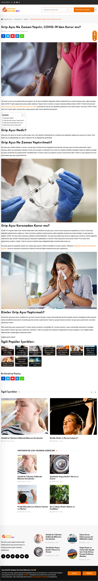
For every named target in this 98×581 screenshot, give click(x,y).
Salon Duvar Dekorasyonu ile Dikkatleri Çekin (86, 537)
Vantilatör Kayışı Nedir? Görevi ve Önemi (53, 550)
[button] (91, 392)
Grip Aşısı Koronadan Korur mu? (13, 123)
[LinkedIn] (17, 36)
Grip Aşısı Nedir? (9, 118)
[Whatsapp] (22, 36)
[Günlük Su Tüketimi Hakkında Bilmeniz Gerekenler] (27, 464)
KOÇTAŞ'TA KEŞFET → (84, 10)
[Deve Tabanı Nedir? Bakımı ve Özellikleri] (59, 494)
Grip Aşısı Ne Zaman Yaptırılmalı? (14, 120)
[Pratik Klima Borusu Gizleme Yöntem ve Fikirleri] (27, 494)
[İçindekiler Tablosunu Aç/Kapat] (22, 115)
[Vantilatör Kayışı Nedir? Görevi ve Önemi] (59, 464)
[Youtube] (13, 36)
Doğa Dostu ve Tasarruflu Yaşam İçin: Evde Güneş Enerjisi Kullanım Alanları (87, 552)
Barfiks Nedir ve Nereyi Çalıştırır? (64, 438)
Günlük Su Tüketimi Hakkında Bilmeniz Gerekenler (22, 438)
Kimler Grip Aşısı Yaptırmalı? (12, 125)
